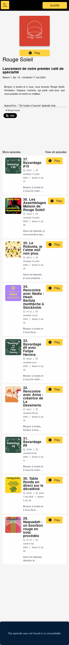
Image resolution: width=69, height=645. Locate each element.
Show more (14, 110)
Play (37, 53)
